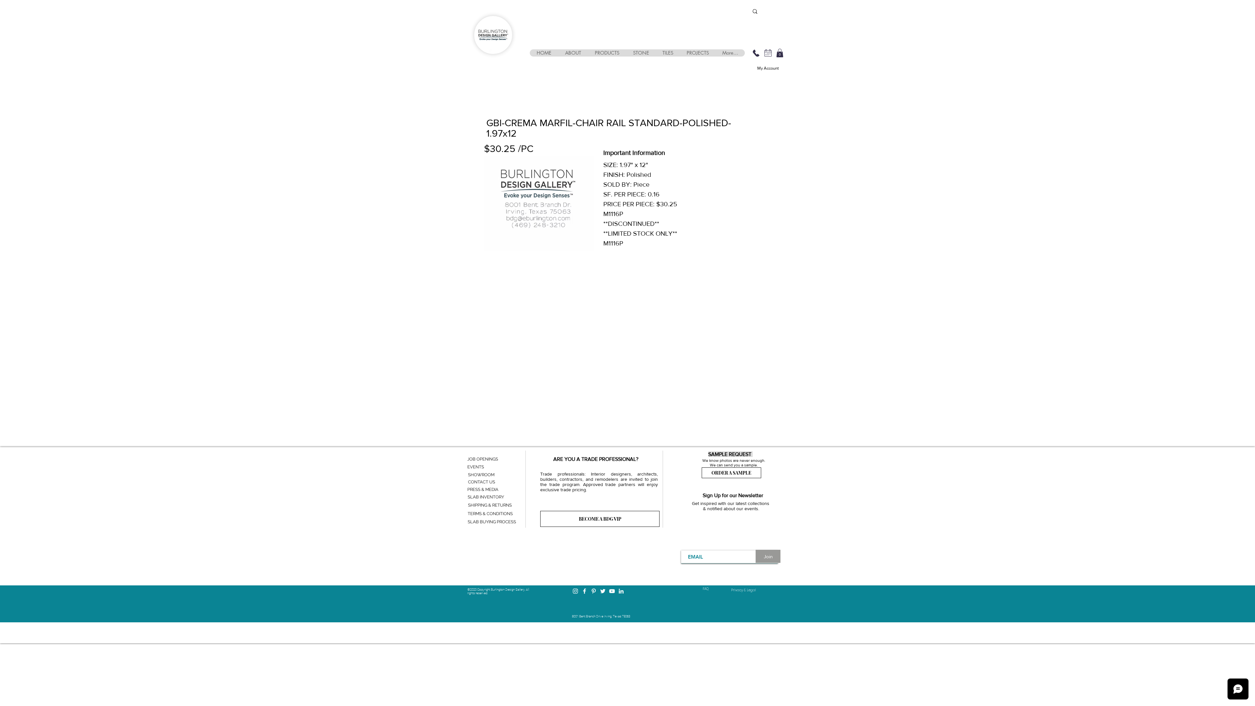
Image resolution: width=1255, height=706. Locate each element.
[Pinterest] (593, 591)
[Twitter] (602, 591)
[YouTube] (612, 591)
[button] (573, 53)
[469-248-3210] (755, 53)
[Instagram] (575, 591)
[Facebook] (584, 591)
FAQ (706, 588)
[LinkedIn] (621, 591)
